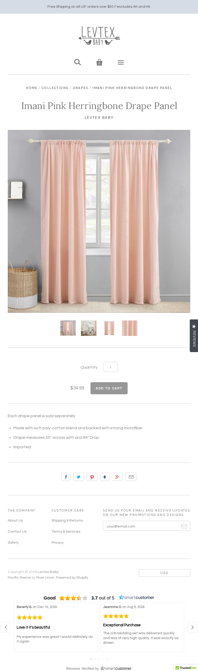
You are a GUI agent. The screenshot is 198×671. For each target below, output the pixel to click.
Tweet (78, 477)
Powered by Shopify (72, 577)
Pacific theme (19, 577)
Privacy (58, 542)
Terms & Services (66, 531)
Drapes (80, 88)
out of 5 (102, 598)
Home (31, 88)
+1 (117, 477)
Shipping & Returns (67, 520)
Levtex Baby (99, 117)
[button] (6, 627)
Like (66, 477)
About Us (15, 520)
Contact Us (17, 531)
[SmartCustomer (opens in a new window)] (136, 598)
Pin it (92, 477)
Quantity (88, 367)
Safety (13, 542)
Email (131, 477)
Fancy (104, 477)
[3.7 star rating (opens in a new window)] (74, 598)
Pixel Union (45, 577)
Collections (55, 88)
